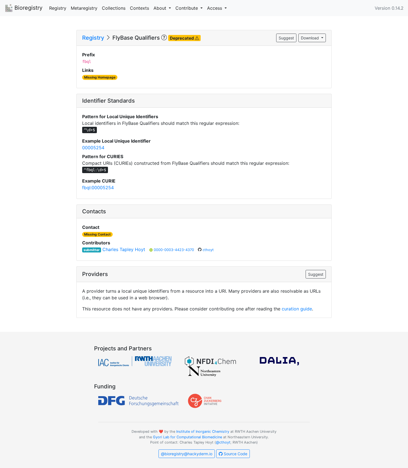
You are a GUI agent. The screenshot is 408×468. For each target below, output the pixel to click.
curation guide (297, 309)
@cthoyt (223, 442)
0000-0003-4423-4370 (174, 250)
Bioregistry (27, 7)
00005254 (93, 147)
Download (310, 38)
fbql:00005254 (98, 187)
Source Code (235, 453)
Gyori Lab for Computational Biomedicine (187, 437)
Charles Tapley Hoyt (123, 249)
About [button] (160, 8)
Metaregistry (84, 8)
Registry (57, 8)
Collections (113, 8)
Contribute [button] (187, 8)
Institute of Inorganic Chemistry (202, 431)
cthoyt (208, 250)
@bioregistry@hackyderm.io (186, 453)
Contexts (139, 8)
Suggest (286, 38)
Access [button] (215, 8)
